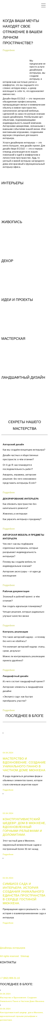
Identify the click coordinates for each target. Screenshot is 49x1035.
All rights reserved (9, 956)
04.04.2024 (8, 753)
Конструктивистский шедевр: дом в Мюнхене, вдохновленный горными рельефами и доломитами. (24, 826)
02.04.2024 (8, 878)
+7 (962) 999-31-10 (10, 978)
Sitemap (25, 956)
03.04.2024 (8, 813)
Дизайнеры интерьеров (12, 948)
